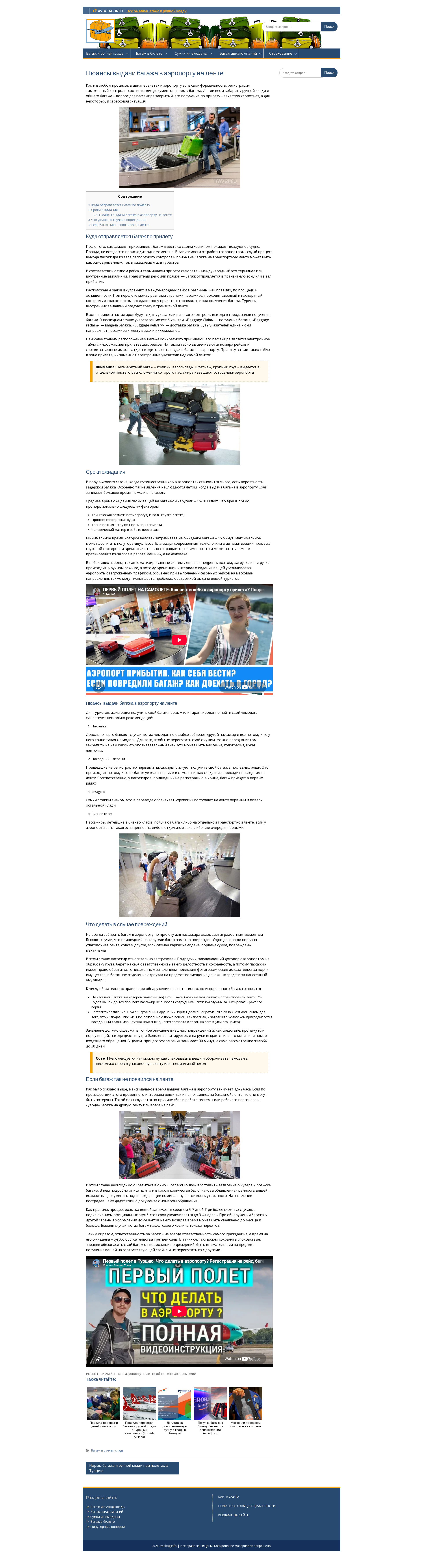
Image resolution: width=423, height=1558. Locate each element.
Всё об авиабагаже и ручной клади (156, 11)
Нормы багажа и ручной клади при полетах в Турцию (128, 1468)
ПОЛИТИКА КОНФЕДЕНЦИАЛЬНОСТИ (246, 1506)
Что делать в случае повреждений (117, 219)
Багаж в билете (149, 53)
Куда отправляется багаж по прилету (119, 205)
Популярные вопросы (107, 1526)
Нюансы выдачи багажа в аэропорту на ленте (132, 214)
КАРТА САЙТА (228, 1497)
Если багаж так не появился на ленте (119, 224)
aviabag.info (168, 1546)
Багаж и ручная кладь (105, 53)
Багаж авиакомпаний (238, 53)
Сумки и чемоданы (191, 53)
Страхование (280, 53)
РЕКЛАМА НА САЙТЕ (233, 1515)
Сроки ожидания (103, 209)
